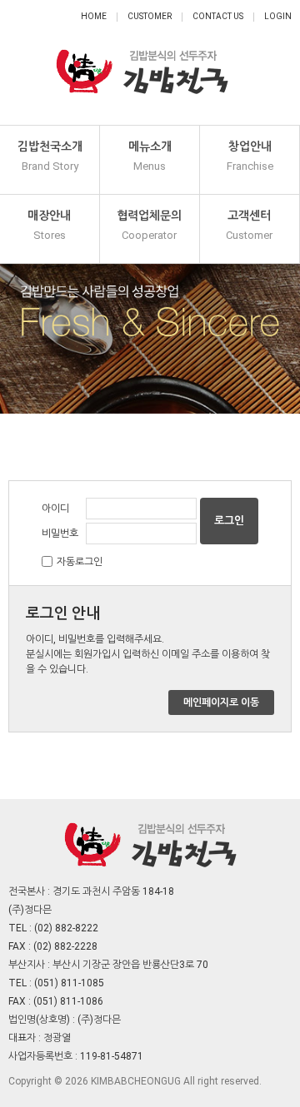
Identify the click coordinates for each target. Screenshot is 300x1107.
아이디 (55, 508)
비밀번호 (60, 533)
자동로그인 (79, 562)
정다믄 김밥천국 (141, 62)
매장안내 (49, 225)
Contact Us (217, 16)
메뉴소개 (150, 156)
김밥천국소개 (50, 156)
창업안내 (250, 156)
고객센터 (249, 225)
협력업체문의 (149, 225)
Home (94, 16)
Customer (150, 16)
